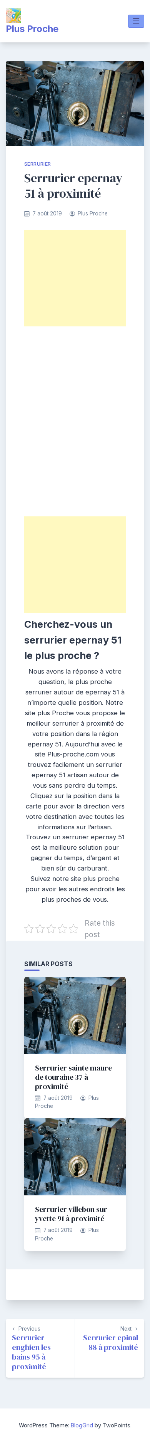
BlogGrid (82, 1425)
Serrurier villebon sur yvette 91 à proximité (71, 1214)
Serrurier (37, 164)
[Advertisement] (75, 278)
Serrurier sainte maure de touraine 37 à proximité (73, 1077)
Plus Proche (32, 28)
